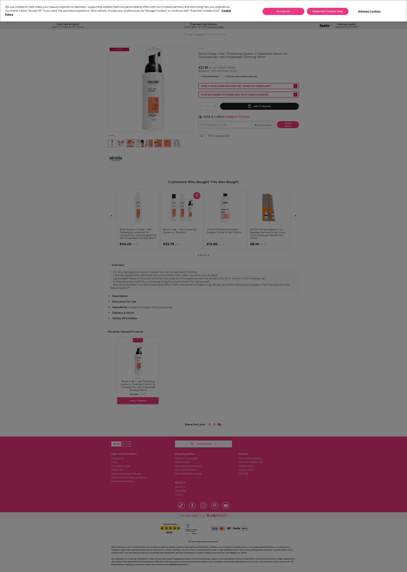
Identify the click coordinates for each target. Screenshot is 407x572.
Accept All (283, 11)
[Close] (401, 10)
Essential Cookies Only (328, 11)
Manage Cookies (369, 11)
